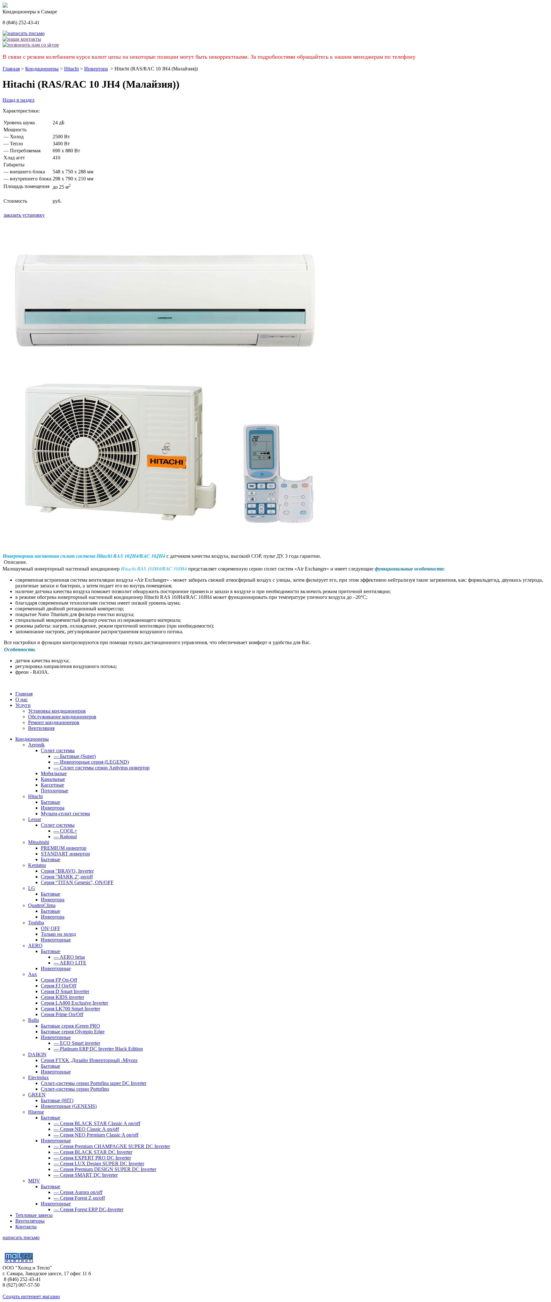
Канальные (53, 779)
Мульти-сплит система (65, 813)
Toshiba (36, 922)
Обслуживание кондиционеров (62, 716)
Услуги (23, 705)
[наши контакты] (22, 39)
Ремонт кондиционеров (53, 722)
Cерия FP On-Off (59, 980)
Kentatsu (37, 865)
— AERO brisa (69, 957)
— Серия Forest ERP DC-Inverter (88, 1209)
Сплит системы (58, 750)
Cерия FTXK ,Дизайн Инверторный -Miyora (89, 1060)
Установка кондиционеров (57, 711)
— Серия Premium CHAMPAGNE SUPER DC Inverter (112, 1146)
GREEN (37, 1094)
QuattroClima (41, 905)
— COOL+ (65, 830)
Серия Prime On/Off (62, 1014)
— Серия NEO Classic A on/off (86, 1129)
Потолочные (54, 790)
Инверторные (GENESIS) (69, 1106)
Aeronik (36, 744)
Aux (32, 974)
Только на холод (58, 934)
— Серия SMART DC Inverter (86, 1175)
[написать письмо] (24, 33)
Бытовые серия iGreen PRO (70, 1026)
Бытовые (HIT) (57, 1100)
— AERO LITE (70, 962)
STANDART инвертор (65, 853)
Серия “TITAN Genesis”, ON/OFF (77, 882)
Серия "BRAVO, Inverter (67, 871)
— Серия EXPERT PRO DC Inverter (92, 1157)
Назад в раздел (18, 100)
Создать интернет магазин (31, 1296)
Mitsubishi (38, 842)
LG (31, 888)
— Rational (65, 836)
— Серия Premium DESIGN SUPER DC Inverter (105, 1169)
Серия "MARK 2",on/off (67, 876)
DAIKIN (37, 1054)
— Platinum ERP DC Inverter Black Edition (98, 1048)
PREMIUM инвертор (63, 848)
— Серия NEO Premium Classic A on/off (96, 1135)
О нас (21, 699)
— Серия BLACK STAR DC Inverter (93, 1152)
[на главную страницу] (5, 6)
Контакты (26, 1226)
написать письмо (21, 1237)
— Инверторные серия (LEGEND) (91, 762)
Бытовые (50, 802)
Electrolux (38, 1077)
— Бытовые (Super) (75, 756)
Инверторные (56, 939)
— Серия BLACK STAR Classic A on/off (97, 1123)
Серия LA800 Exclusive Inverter (74, 1003)
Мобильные (54, 773)
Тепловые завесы (34, 1215)
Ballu (33, 1020)
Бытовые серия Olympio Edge (73, 1031)
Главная (11, 68)
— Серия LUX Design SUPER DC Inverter (99, 1163)
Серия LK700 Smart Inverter (70, 1008)
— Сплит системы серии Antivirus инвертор (102, 767)
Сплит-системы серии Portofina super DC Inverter (93, 1083)
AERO (35, 945)
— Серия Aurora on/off (78, 1192)
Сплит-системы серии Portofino (75, 1089)
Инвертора (96, 68)
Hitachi (71, 68)
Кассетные (52, 785)
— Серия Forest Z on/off (79, 1198)
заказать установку (24, 215)
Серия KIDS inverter (62, 997)
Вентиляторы (30, 1221)
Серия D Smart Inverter (65, 991)
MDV (34, 1180)
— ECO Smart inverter (77, 1043)
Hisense (36, 1112)
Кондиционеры (42, 68)
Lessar (34, 819)
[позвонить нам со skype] (31, 44)
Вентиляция (41, 728)
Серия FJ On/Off (58, 985)
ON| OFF (50, 928)
